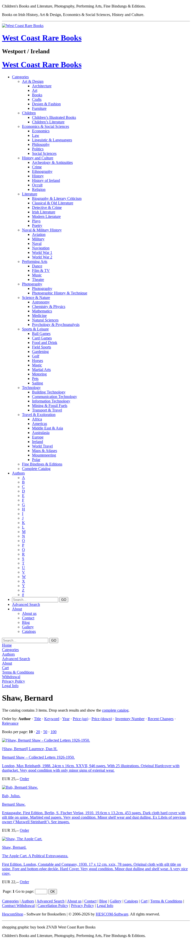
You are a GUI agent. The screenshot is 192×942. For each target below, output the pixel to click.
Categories (20, 77)
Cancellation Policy (53, 905)
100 (53, 732)
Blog (26, 622)
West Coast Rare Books (42, 37)
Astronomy (41, 302)
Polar (36, 459)
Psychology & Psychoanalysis (56, 324)
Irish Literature (43, 212)
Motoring (39, 374)
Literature (29, 194)
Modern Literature (46, 216)
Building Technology (49, 392)
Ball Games (41, 333)
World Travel (42, 446)
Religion (39, 189)
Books (37, 95)
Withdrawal (11, 677)
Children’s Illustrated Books (54, 117)
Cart (5, 668)
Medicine (39, 315)
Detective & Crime (47, 207)
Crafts (37, 99)
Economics (41, 131)
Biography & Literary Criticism (57, 198)
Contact (28, 618)
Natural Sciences (45, 320)
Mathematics (42, 311)
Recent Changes (161, 719)
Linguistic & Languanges (52, 140)
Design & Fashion (46, 104)
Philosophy (41, 144)
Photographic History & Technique (59, 293)
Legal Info (10, 686)
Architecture (42, 86)
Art (34, 90)
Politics (38, 149)
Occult (37, 185)
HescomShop (12, 914)
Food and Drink (44, 342)
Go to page (24, 891)
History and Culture (37, 158)
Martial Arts (41, 369)
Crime (37, 167)
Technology (31, 387)
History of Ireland (46, 180)
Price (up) (80, 719)
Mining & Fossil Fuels (49, 405)
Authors (18, 473)
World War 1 (42, 252)
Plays (36, 221)
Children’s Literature (48, 122)
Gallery (28, 627)
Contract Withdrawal (18, 905)
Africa (37, 419)
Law (35, 135)
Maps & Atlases (44, 450)
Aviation (39, 234)
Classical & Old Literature (52, 203)
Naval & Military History (42, 230)
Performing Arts (34, 261)
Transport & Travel (47, 410)
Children (29, 113)
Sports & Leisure (35, 329)
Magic (37, 365)
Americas (39, 423)
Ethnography (42, 171)
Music (37, 275)
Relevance (10, 723)
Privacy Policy (13, 681)
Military (38, 239)
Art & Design (33, 81)
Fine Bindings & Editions (42, 464)
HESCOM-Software (112, 914)
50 (45, 732)
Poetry (37, 225)
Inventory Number (129, 719)
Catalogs (29, 631)
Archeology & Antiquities (52, 162)
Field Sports (41, 347)
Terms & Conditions (18, 672)
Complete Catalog (36, 468)
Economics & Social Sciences (45, 126)
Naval (37, 243)
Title (37, 719)
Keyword (51, 719)
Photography (32, 284)
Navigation (41, 248)
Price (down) (102, 719)
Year (66, 719)
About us (29, 613)
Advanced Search (26, 604)
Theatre (38, 279)
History (38, 176)
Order (24, 779)
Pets (35, 378)
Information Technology (51, 401)
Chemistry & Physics (48, 306)
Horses (37, 360)
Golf (35, 356)
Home (7, 645)
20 (38, 732)
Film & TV (41, 270)
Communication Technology (54, 396)
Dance (37, 266)
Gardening (40, 351)
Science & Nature (36, 297)
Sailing (37, 383)
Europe (38, 437)
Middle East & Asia (47, 428)
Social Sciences (44, 153)
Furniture (39, 108)
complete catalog (115, 710)
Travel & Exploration (39, 414)
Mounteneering (44, 455)
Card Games (42, 338)
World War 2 (42, 257)
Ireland (37, 441)
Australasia (41, 432)
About (17, 609)
